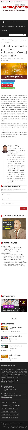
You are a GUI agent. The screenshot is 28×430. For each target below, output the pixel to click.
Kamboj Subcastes (8, 26)
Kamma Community (13, 408)
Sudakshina (13, 411)
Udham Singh (14, 402)
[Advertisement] (14, 281)
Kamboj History (12, 22)
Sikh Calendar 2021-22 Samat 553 (10, 417)
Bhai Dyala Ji (5, 411)
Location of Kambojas (15, 346)
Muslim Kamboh (20, 26)
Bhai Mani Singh (6, 405)
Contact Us (5, 1)
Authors (21, 426)
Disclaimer (14, 427)
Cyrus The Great (16, 405)
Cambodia (5, 30)
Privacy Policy (22, 427)
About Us (12, 1)
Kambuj (4, 408)
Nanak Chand (5, 402)
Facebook (19, 1)
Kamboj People (8, 306)
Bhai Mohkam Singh (6, 414)
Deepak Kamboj (7, 58)
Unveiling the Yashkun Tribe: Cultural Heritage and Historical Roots (13, 309)
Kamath (16, 414)
